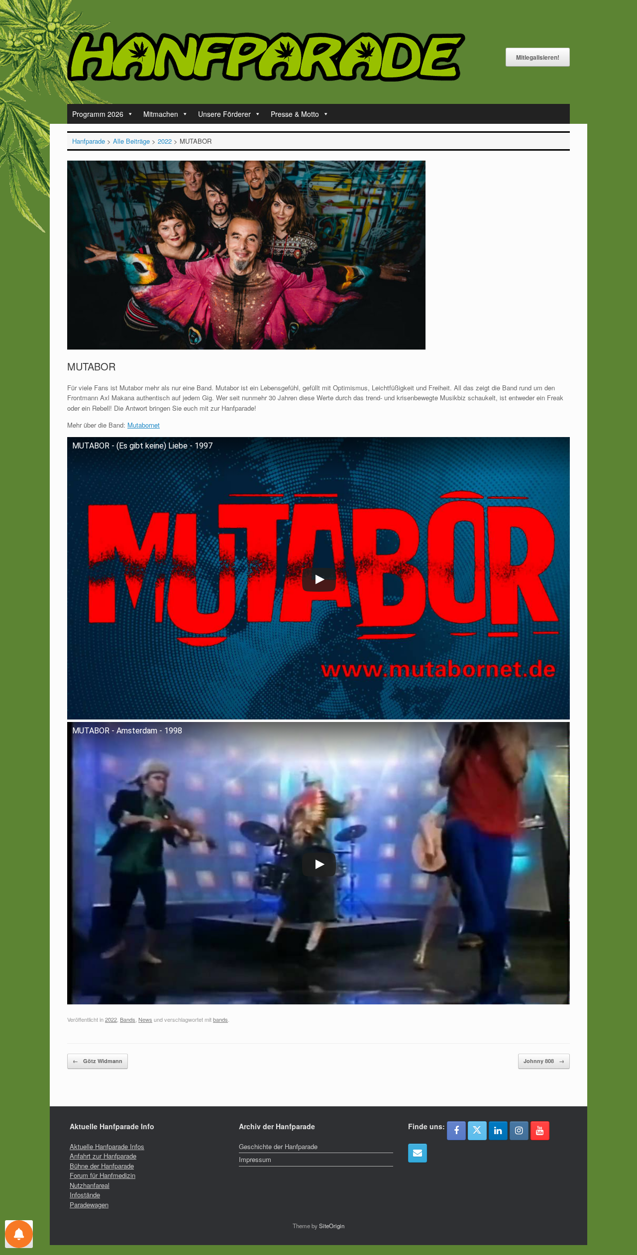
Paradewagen (89, 1204)
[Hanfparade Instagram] (519, 1130)
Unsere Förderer (224, 114)
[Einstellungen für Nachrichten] (19, 1234)
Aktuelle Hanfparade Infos (107, 1146)
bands (220, 1019)
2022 (111, 1019)
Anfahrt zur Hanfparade (103, 1156)
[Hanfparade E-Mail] (417, 1153)
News (145, 1019)
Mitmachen (160, 114)
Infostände (85, 1194)
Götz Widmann (97, 1061)
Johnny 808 (544, 1061)
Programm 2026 (97, 114)
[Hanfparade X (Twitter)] (477, 1130)
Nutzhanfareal (89, 1185)
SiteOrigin (331, 1226)
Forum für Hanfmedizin (102, 1175)
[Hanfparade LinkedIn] (498, 1130)
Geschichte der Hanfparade (278, 1146)
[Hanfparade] (266, 57)
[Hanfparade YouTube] (540, 1130)
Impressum (255, 1159)
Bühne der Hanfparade (102, 1165)
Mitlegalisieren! (537, 57)
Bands (127, 1019)
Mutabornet (143, 425)
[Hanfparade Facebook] (456, 1130)
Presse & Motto (295, 114)
